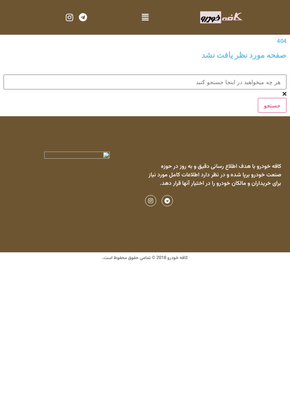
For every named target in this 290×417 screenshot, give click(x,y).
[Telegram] (83, 17)
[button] (145, 17)
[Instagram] (69, 17)
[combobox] (145, 82)
